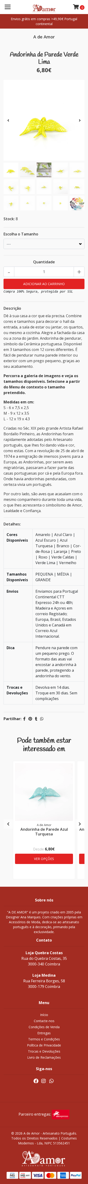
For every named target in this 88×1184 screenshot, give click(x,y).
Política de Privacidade (44, 1045)
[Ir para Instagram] (43, 1082)
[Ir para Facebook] (36, 1082)
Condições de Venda (44, 1027)
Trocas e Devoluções (44, 1051)
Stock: (9, 218)
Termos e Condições (44, 1039)
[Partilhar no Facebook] (24, 718)
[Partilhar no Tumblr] (36, 718)
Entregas (44, 1033)
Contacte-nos (44, 1021)
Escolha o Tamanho (21, 234)
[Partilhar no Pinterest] (30, 718)
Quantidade (44, 261)
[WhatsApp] (51, 1082)
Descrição (12, 308)
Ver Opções (44, 858)
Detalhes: (12, 524)
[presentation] (8, 120)
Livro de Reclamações (44, 1057)
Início (44, 1015)
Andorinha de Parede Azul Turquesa (44, 831)
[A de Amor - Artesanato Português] (44, 7)
